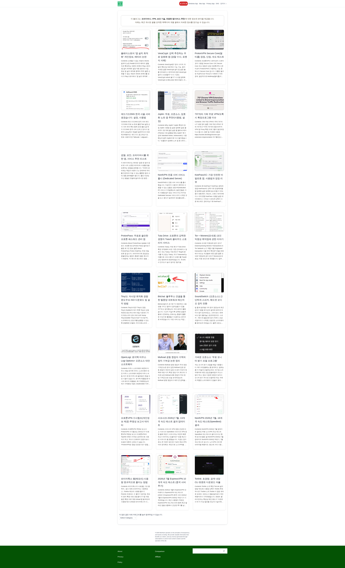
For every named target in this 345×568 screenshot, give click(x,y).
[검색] (224, 551)
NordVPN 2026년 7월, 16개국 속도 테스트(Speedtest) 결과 (208, 421)
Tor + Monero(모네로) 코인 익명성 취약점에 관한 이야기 (209, 237)
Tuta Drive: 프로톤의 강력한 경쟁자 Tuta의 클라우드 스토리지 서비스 (172, 239)
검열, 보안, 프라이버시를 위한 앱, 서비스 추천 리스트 (135, 157)
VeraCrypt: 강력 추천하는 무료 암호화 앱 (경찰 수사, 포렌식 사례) (172, 57)
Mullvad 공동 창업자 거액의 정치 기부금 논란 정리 (172, 359)
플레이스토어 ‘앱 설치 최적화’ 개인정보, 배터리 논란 (134, 55)
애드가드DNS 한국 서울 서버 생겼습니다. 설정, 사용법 (135, 116)
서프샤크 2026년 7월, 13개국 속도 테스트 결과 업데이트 (171, 421)
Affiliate (158, 557)
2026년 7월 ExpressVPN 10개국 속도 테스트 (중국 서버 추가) (172, 482)
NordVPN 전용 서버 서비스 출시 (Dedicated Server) (171, 177)
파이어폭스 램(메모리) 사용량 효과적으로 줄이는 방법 (134, 481)
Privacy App (210, 3)
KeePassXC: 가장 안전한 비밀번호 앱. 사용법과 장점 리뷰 (209, 178)
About (120, 551)
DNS (217, 3)
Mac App (202, 3)
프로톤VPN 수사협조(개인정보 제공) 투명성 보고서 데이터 (135, 421)
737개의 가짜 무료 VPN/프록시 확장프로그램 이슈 (209, 116)
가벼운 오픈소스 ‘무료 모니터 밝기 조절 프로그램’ (208, 359)
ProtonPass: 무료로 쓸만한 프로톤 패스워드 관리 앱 (134, 237)
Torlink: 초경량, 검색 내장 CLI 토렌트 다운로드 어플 (207, 481)
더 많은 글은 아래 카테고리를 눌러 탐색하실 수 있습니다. (141, 515)
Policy (120, 562)
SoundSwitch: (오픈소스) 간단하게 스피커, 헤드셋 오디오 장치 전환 (209, 300)
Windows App (193, 3)
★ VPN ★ (183, 3)
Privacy (120, 557)
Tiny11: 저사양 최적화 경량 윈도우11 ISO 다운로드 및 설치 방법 (135, 300)
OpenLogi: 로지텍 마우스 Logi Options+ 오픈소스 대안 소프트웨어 (135, 360)
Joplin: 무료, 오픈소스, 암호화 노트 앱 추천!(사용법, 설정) (172, 117)
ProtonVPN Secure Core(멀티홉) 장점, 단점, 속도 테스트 (209, 55)
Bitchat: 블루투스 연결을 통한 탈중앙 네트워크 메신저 (171, 298)
